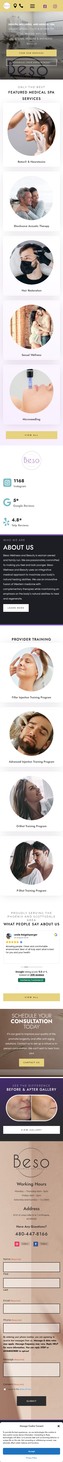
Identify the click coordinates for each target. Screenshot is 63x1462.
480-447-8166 (31, 1234)
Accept (31, 1451)
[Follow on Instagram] (17, 1244)
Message (13, 1359)
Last (5, 1289)
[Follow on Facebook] (35, 1244)
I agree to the (19, 1389)
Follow (25, 1243)
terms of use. (25, 1389)
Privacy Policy (31, 1458)
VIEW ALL (31, 435)
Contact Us (31, 1062)
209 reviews (37, 974)
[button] (58, 1426)
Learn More (16, 608)
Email (11, 1300)
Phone (12, 1320)
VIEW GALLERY (31, 1130)
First (5, 1273)
